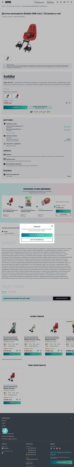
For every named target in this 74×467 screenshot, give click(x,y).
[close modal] (52, 226)
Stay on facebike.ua (37, 239)
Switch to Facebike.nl (37, 235)
